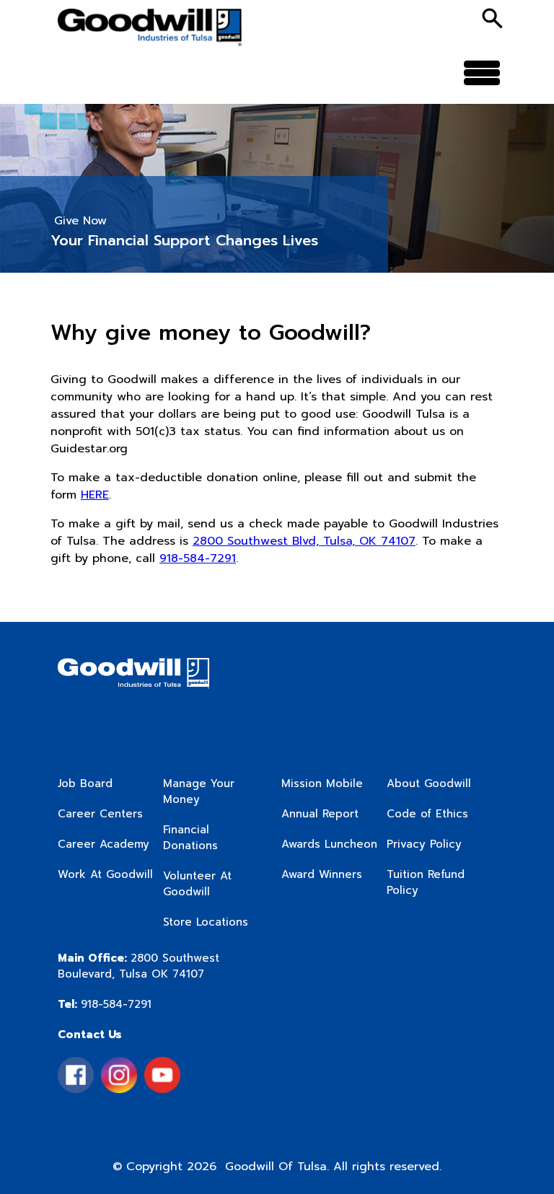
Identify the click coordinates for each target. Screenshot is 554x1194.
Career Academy (103, 844)
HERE (95, 495)
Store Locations (205, 922)
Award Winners (321, 874)
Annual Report (320, 814)
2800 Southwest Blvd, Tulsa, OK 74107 (304, 541)
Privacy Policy (424, 844)
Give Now (80, 220)
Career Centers (100, 814)
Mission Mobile (322, 783)
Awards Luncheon (329, 844)
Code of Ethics (427, 814)
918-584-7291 (197, 558)
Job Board (85, 783)
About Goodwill (429, 783)
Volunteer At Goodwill (197, 884)
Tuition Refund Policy (426, 882)
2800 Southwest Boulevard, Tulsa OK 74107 (138, 966)
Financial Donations (190, 837)
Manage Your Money (198, 791)
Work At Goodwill (105, 874)
